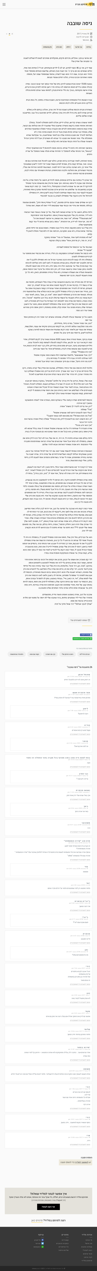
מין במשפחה (47, 47)
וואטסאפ (37, 1247)
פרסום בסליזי (87, 1260)
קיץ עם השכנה (50, 654)
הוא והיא (59, 47)
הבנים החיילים (85, 654)
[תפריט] (4, 4)
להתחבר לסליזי (81, 1162)
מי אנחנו (89, 1240)
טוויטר (38, 1243)
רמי (84, 40)
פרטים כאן (37, 1220)
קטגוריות (65, 1240)
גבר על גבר (78, 47)
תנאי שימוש (87, 1254)
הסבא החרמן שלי (67, 654)
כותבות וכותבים (62, 1243)
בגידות (88, 47)
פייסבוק (37, 1240)
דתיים (68, 47)
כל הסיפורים (64, 1247)
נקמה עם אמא (34, 654)
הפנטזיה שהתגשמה (16, 654)
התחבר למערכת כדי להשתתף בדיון (80, 684)
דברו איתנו (88, 1257)
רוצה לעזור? (87, 1250)
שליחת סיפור (63, 1250)
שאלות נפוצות (86, 1247)
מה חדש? (88, 1243)
